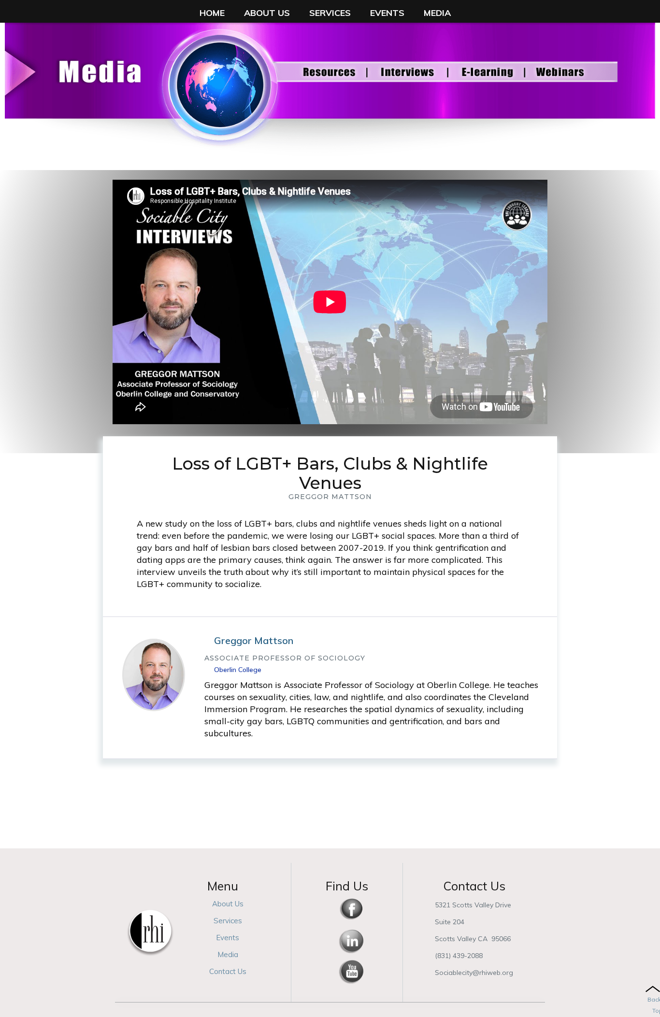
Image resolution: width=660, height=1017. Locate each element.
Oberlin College (237, 669)
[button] (212, 12)
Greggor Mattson (253, 640)
